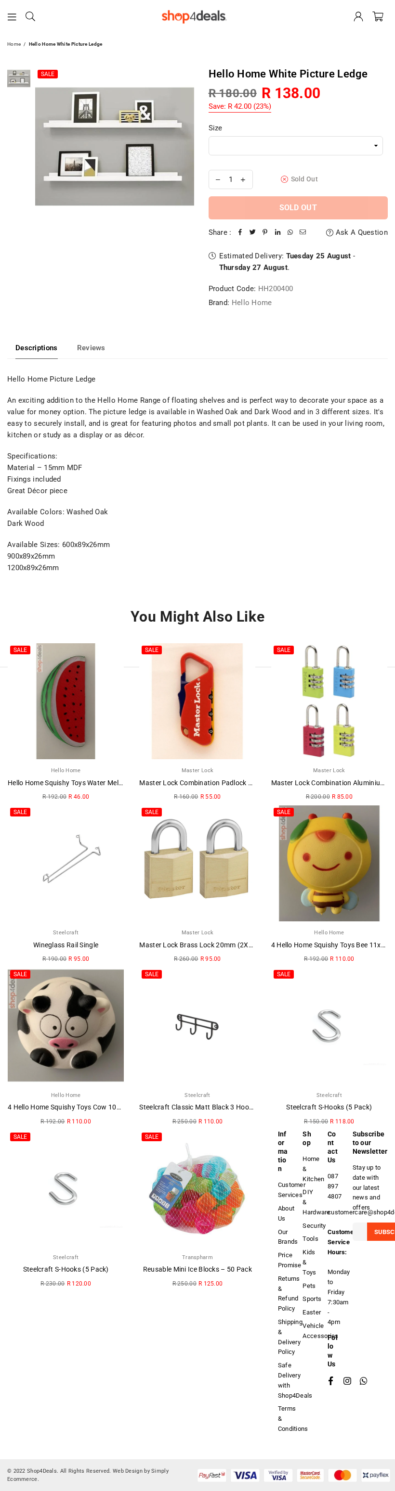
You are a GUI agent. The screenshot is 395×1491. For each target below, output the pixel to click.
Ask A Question (361, 232)
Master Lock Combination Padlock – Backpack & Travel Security (238, 783)
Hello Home (252, 302)
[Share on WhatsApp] (290, 232)
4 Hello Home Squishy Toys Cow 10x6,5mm (74, 1107)
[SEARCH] (30, 17)
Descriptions (36, 348)
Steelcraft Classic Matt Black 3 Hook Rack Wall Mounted (226, 1107)
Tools (310, 1238)
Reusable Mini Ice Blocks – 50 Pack (197, 1269)
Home (14, 44)
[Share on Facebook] (240, 232)
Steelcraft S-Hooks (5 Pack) (329, 1107)
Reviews (91, 348)
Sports (312, 1298)
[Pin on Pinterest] (265, 232)
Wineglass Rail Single (65, 945)
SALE (47, 74)
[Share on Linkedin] (278, 232)
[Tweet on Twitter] (253, 232)
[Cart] (378, 17)
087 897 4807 (335, 1186)
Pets (309, 1285)
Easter (312, 1312)
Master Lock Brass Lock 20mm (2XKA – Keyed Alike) (221, 945)
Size (216, 128)
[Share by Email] (303, 232)
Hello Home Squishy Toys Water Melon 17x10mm (83, 783)
